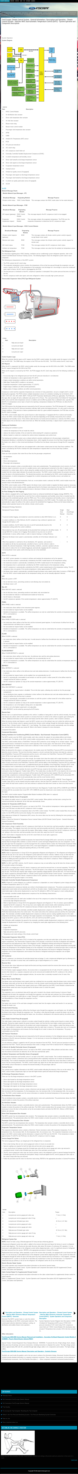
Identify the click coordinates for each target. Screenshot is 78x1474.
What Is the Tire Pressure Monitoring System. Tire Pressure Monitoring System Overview (29, 1414)
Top (24, 1)
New (21, 1)
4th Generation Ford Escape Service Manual (16, 1403)
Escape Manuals (5, 1)
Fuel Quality (6, 1407)
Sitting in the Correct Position (14, 1428)
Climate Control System (35, 12)
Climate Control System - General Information (56, 12)
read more (74, 1460)
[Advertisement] (39, 30)
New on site (6, 1418)
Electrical (25, 12)
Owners (12, 1)
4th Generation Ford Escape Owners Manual (16, 1399)
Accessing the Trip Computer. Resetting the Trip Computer (20, 1411)
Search (33, 1)
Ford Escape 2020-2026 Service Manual (11, 12)
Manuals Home (7, 1395)
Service (17, 1)
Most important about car (10, 1422)
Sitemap (28, 1)
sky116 (4, 188)
